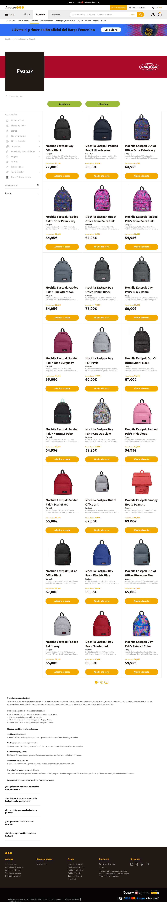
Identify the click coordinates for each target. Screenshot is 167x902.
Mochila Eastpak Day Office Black (59, 148)
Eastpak (32, 39)
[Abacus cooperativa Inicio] (15, 8)
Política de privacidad (75, 870)
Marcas (88, 20)
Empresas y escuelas (12, 876)
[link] (24, 121)
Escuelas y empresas (118, 7)
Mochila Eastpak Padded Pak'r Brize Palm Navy (62, 219)
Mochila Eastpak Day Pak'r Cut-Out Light (99, 431)
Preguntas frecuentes (75, 864)
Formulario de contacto (107, 864)
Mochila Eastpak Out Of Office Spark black (140, 360)
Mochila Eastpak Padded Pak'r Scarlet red (62, 502)
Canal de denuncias (75, 876)
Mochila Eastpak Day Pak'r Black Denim (139, 289)
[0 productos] (160, 16)
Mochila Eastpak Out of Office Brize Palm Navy (140, 148)
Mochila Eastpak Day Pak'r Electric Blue (99, 573)
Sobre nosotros (11, 864)
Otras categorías (15, 96)
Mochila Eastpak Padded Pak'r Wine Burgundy (62, 360)
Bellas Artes (10, 20)
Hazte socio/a (41, 864)
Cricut (103, 20)
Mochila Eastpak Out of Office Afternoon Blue (140, 573)
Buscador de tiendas (12, 870)
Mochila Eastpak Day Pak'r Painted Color (139, 644)
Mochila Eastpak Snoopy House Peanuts (141, 502)
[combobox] (96, 14)
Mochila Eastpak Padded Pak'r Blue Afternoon (62, 289)
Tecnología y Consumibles (65, 20)
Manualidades (23, 20)
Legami (96, 20)
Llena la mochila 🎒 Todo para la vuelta (83, 2)
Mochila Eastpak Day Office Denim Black (99, 289)
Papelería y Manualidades (16, 39)
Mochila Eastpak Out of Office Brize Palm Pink (100, 219)
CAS (160, 7)
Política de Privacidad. (111, 876)
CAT (157, 7)
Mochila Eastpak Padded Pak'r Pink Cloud (141, 431)
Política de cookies (74, 873)
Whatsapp (102, 868)
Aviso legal (72, 879)
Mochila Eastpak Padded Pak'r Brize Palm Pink (141, 219)
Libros (27, 14)
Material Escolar (46, 20)
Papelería (40, 14)
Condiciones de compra (76, 867)
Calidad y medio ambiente (14, 867)
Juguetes (55, 14)
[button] (153, 15)
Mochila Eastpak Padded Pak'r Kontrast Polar (62, 431)
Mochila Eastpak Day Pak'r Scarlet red (99, 644)
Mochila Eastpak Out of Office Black (61, 573)
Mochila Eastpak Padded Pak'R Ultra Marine (101, 148)
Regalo (80, 20)
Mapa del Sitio (36, 899)
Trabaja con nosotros (13, 873)
